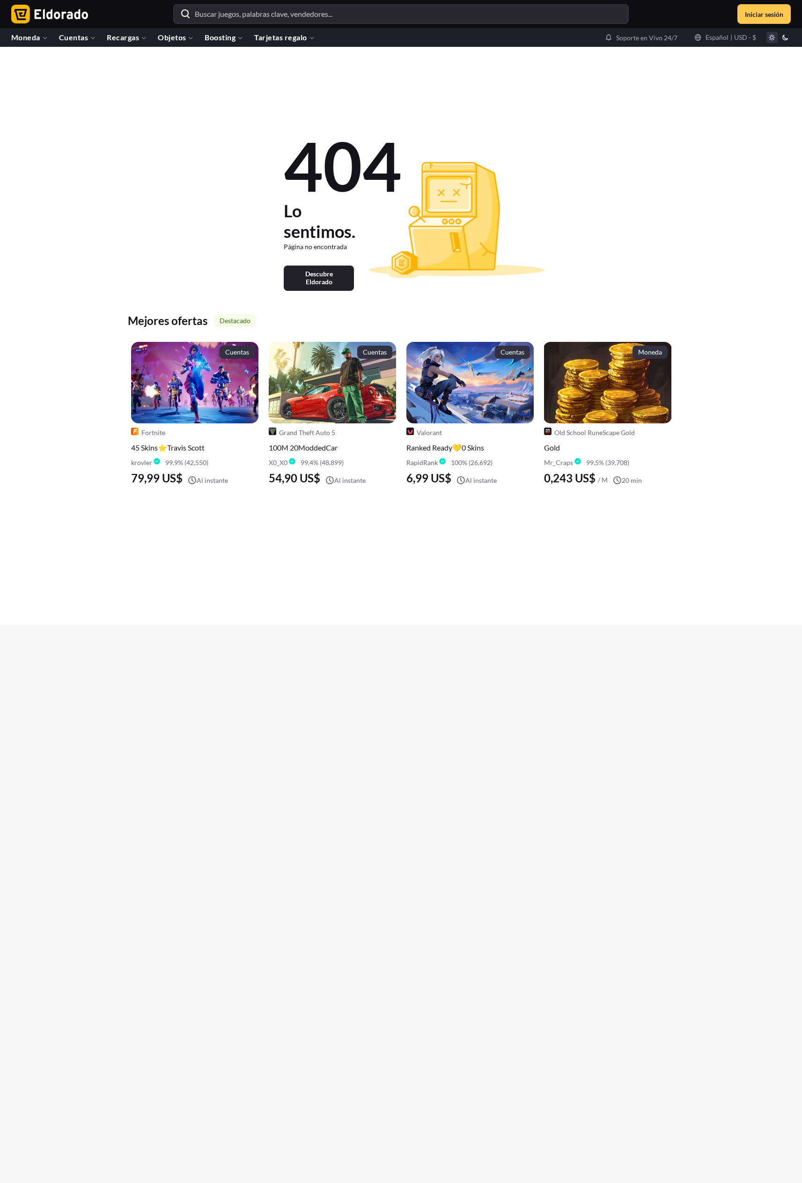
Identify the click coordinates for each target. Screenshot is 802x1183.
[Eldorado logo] (47, 14)
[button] (641, 37)
